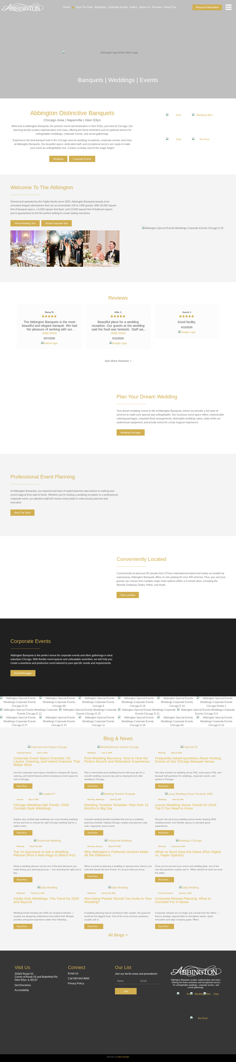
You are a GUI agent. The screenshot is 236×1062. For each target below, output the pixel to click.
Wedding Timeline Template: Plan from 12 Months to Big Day (116, 806)
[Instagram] (187, 7)
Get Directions (23, 985)
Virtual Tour (169, 7)
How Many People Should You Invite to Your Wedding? (118, 900)
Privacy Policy (76, 983)
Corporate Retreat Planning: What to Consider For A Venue (183, 900)
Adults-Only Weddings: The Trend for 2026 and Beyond (46, 900)
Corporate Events (118, 7)
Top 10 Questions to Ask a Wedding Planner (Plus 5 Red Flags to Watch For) (44, 853)
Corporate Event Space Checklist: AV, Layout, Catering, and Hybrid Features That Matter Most (46, 761)
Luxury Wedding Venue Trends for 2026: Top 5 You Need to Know (186, 806)
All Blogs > (118, 935)
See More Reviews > (118, 361)
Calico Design (123, 1057)
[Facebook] (182, 7)
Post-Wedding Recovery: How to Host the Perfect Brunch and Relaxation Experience (116, 759)
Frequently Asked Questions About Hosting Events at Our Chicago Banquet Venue (188, 759)
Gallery (133, 7)
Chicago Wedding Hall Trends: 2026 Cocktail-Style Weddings (41, 806)
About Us (144, 7)
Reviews (157, 7)
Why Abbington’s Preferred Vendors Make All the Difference (116, 853)
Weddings (100, 7)
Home (66, 7)
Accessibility (22, 990)
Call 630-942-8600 (78, 978)
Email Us (73, 973)
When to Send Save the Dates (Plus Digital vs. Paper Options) (188, 853)
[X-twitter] (83, 989)
